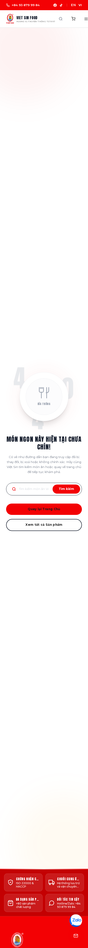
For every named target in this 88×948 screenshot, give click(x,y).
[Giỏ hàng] (73, 18)
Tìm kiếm (66, 489)
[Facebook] (55, 5)
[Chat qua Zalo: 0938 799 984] (76, 920)
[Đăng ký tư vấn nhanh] (75, 935)
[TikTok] (61, 5)
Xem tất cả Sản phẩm (43, 524)
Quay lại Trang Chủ (44, 509)
